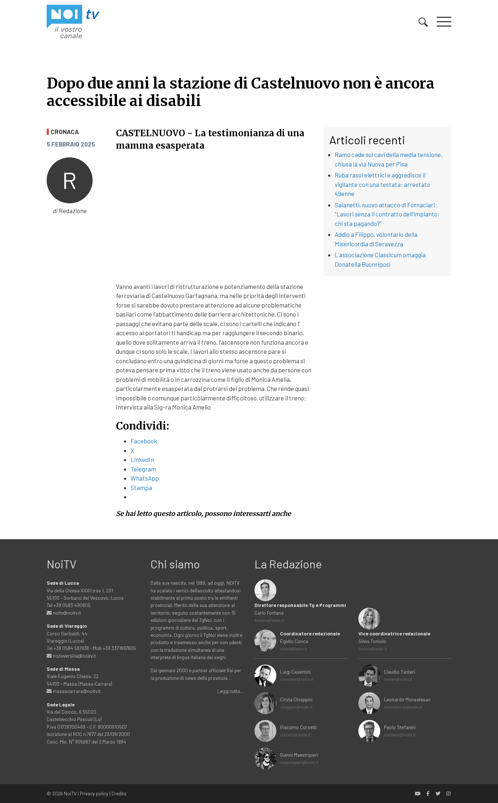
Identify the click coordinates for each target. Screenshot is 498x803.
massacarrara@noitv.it (76, 691)
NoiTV (70, 793)
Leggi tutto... (230, 691)
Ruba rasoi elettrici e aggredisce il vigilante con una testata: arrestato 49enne (382, 184)
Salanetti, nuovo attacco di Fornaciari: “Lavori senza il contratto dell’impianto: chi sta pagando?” (387, 214)
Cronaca (65, 132)
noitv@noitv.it (66, 613)
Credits (119, 793)
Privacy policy (94, 793)
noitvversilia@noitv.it (74, 656)
